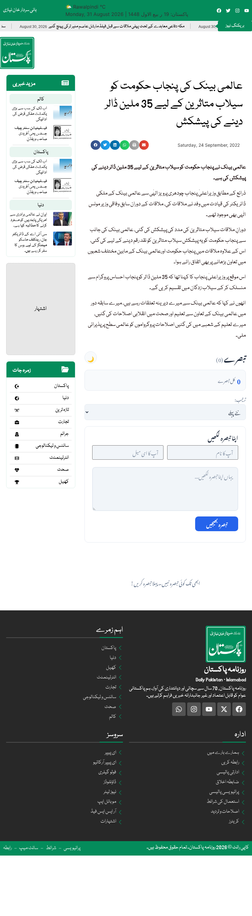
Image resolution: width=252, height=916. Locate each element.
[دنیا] (17, 398)
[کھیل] (17, 482)
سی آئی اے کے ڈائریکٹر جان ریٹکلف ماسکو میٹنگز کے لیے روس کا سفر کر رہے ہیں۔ (29, 242)
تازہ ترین (62, 410)
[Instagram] (237, 10)
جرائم (64, 434)
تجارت (63, 422)
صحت (63, 469)
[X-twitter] (224, 709)
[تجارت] (17, 422)
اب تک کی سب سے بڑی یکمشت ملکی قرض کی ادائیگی (29, 113)
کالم (40, 99)
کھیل (64, 481)
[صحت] (17, 470)
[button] (95, 145)
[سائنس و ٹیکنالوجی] (17, 446)
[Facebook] (219, 10)
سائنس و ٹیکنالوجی (52, 446)
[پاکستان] (17, 386)
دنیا (40, 205)
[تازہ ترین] (17, 410)
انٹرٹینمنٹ (59, 458)
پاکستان (40, 152)
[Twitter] (228, 10)
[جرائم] (17, 434)
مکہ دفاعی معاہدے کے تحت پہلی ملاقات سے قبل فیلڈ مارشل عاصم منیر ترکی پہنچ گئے (131, 26)
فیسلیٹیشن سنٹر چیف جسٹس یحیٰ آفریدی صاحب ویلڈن (30, 133)
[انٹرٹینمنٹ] (17, 458)
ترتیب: (240, 399)
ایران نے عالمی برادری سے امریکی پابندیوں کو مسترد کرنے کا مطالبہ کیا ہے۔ (28, 220)
